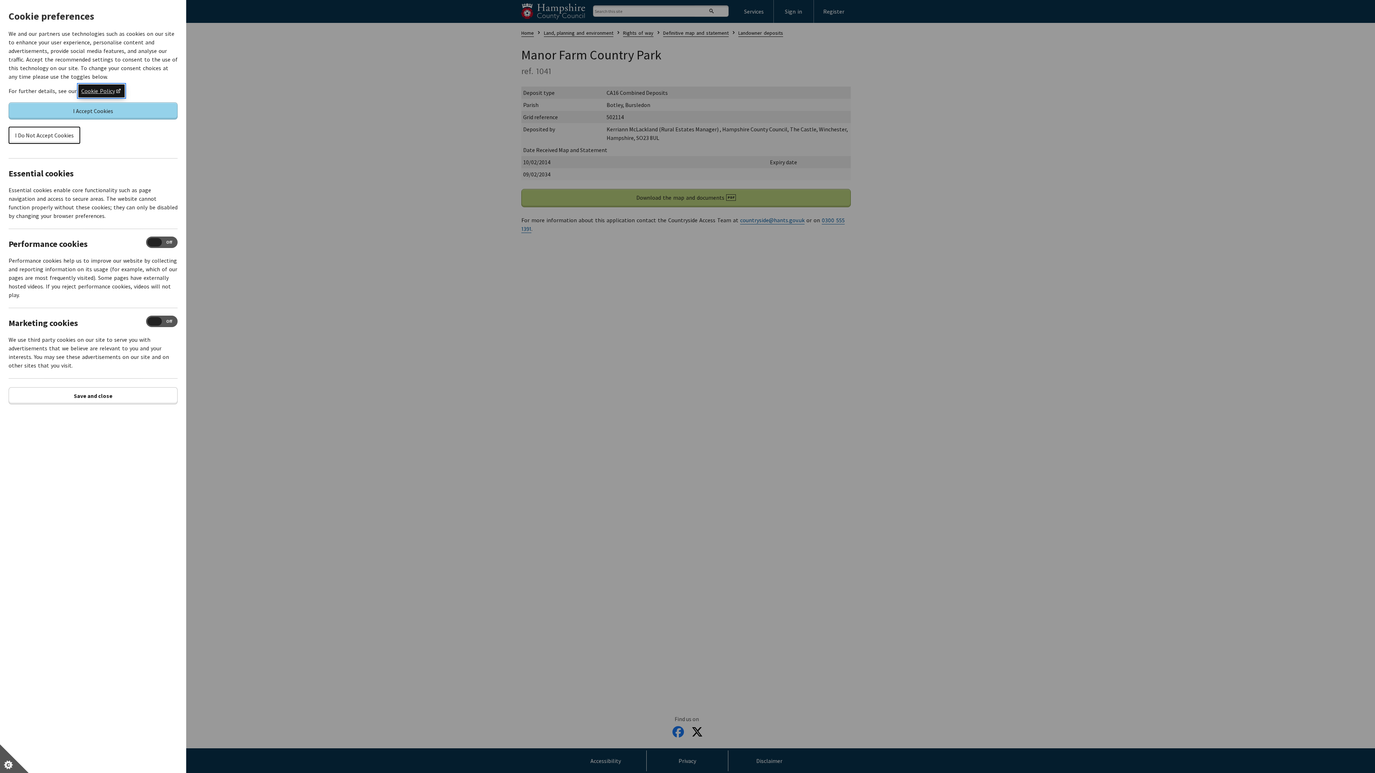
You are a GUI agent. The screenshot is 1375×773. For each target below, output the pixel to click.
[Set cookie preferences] (14, 758)
